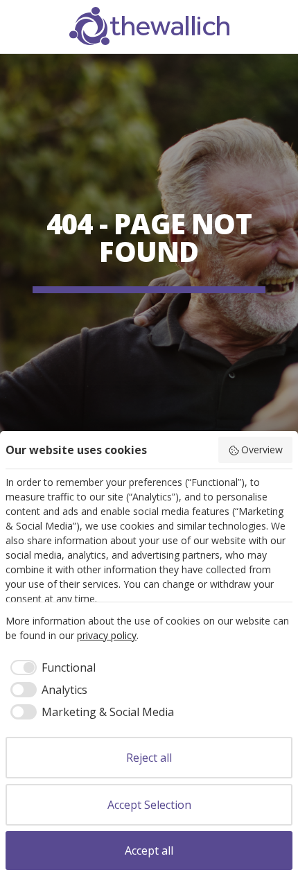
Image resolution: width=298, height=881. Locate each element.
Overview (262, 449)
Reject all (149, 757)
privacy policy (107, 635)
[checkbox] (51, 667)
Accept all (149, 850)
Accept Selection (149, 804)
